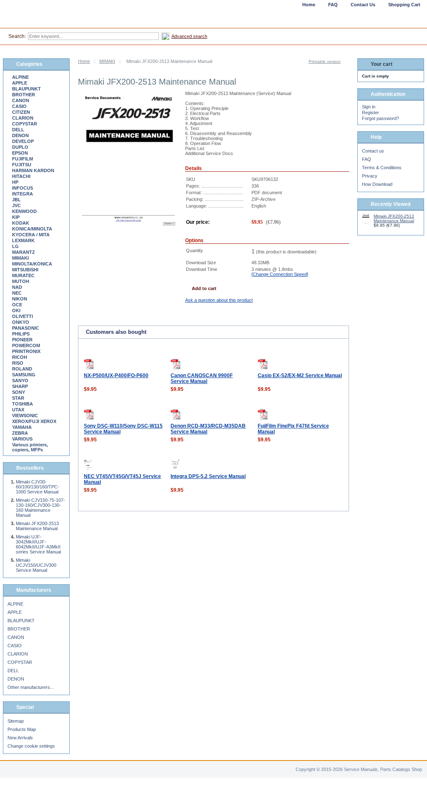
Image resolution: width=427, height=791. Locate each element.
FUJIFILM (22, 158)
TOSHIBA (22, 403)
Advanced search (189, 36)
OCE (17, 304)
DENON (20, 135)
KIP (16, 217)
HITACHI (21, 176)
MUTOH (20, 281)
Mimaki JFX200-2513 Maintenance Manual (37, 526)
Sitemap (16, 720)
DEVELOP (23, 141)
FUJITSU (21, 164)
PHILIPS (21, 333)
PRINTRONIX (26, 351)
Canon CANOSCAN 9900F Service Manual (202, 378)
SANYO (20, 380)
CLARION (22, 117)
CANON (20, 100)
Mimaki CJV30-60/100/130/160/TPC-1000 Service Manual (37, 486)
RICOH (19, 357)
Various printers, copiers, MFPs (30, 447)
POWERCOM (26, 345)
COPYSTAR (24, 123)
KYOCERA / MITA (31, 234)
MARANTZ (23, 252)
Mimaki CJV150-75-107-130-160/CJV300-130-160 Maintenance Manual (40, 508)
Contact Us (363, 4)
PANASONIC (25, 327)
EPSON (20, 152)
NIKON (19, 298)
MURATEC (23, 275)
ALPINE (20, 77)
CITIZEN (21, 112)
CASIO (19, 106)
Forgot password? (380, 118)
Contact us (373, 150)
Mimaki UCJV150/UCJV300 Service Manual (36, 565)
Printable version (325, 61)
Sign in (368, 106)
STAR (18, 398)
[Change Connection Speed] (279, 274)
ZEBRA (20, 433)
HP (15, 182)
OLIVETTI (22, 316)
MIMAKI (107, 61)
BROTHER (23, 94)
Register (370, 112)
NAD (17, 287)
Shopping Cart (404, 4)
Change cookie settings (31, 745)
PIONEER (22, 339)
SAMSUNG (23, 374)
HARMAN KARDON (33, 170)
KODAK (20, 222)
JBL (16, 199)
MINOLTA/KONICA (32, 263)
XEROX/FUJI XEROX (34, 421)
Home (84, 61)
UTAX (18, 409)
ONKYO (20, 322)
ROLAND (22, 368)
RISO (17, 362)
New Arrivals (20, 737)
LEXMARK (23, 240)
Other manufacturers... (31, 687)
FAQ (366, 159)
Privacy (369, 175)
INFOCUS (22, 187)
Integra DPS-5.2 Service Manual (208, 476)
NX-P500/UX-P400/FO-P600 (116, 375)
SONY (18, 392)
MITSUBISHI (25, 269)
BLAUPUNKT (26, 88)
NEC (17, 292)
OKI (16, 310)
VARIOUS (22, 438)
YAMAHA (22, 427)
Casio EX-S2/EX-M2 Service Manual (300, 375)
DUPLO (20, 147)
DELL (18, 129)
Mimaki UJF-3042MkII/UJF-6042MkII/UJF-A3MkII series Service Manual (38, 544)
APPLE (19, 82)
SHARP (20, 386)
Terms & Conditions (382, 167)
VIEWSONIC (25, 415)
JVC (16, 205)
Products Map (22, 729)
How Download (377, 184)
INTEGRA (22, 193)
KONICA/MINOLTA (32, 228)
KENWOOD (24, 211)
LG (15, 246)
